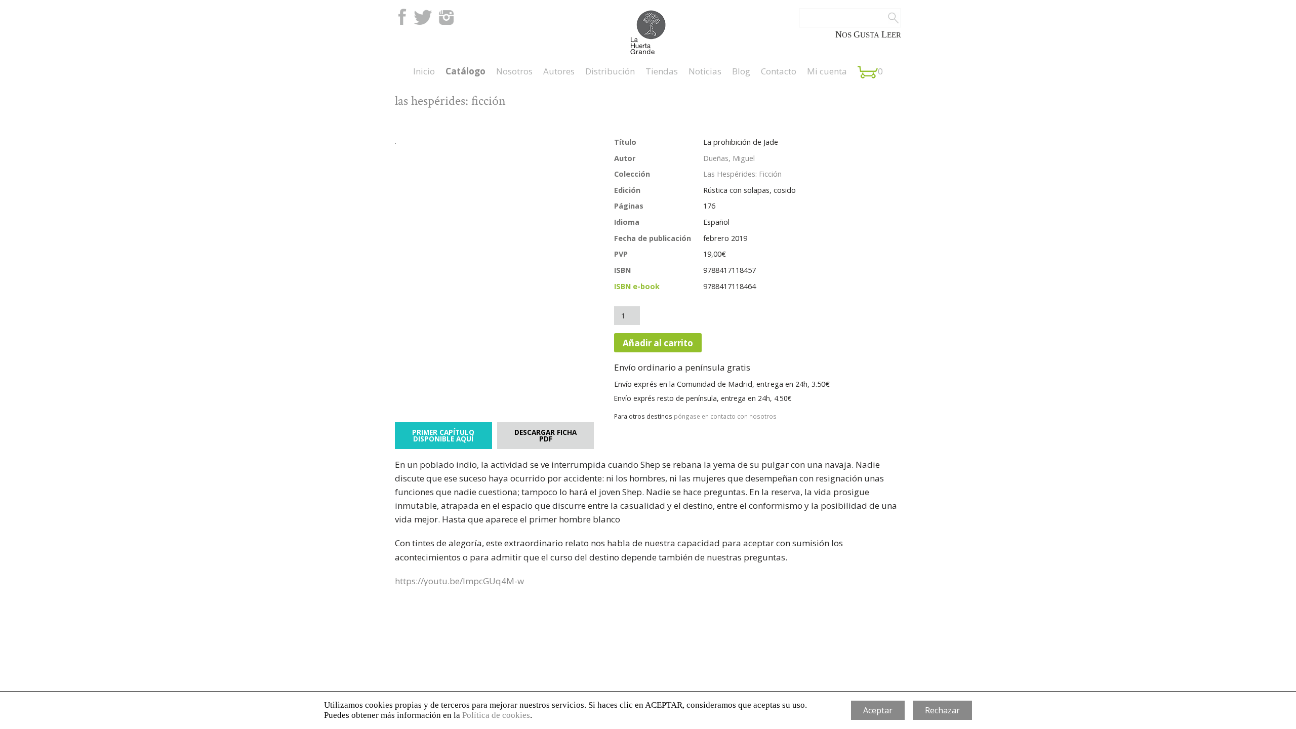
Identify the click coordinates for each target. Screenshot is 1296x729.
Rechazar (942, 710)
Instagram (446, 17)
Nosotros (514, 71)
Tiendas (661, 71)
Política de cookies (496, 715)
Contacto (778, 71)
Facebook (401, 17)
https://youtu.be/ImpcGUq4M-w (459, 581)
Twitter (423, 17)
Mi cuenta (827, 71)
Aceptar (878, 710)
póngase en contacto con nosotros (725, 416)
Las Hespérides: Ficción (742, 174)
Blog (741, 71)
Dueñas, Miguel (729, 158)
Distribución (610, 71)
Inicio (424, 71)
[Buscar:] (850, 18)
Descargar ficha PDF (545, 435)
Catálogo (465, 71)
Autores (559, 71)
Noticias (704, 71)
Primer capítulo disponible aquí (443, 435)
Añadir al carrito (658, 343)
